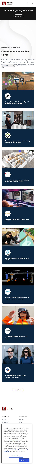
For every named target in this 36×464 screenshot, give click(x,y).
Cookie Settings (16, 455)
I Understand (24, 460)
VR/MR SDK (5, 422)
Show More (18, 390)
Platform (21, 419)
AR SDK (4, 419)
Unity (20, 422)
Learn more (18, 16)
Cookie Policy (14, 440)
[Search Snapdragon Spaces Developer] (27, 3)
